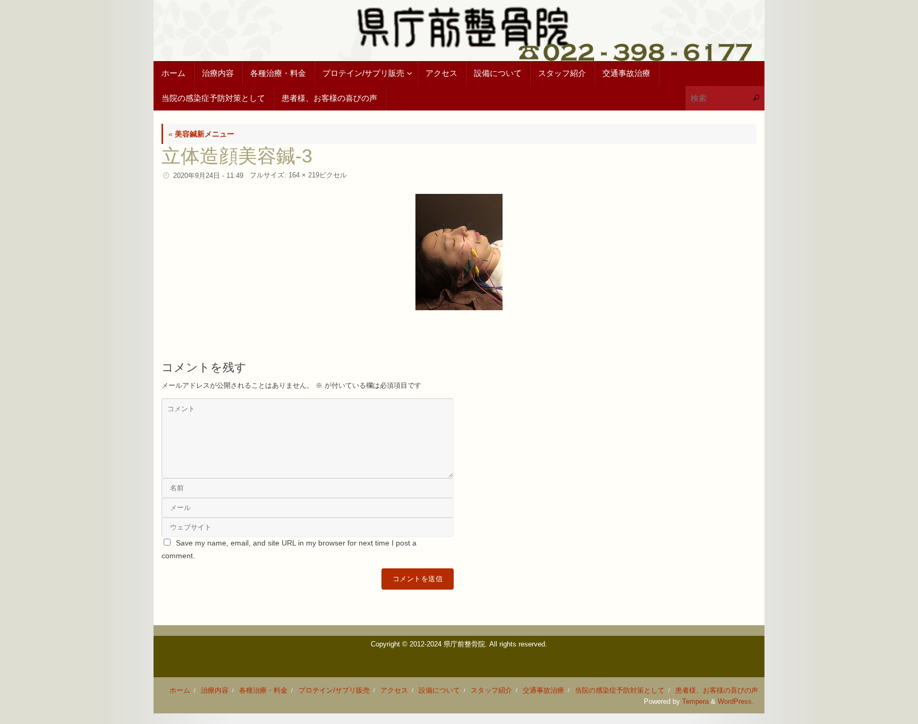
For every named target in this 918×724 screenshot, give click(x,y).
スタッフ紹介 (491, 690)
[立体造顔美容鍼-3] (459, 252)
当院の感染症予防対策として (620, 690)
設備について (439, 690)
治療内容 (214, 690)
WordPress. (736, 701)
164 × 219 (303, 175)
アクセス (394, 690)
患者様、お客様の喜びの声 (716, 690)
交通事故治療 (543, 690)
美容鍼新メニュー (201, 134)
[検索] (755, 98)
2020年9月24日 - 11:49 (208, 176)
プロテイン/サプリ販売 (334, 690)
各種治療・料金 (263, 690)
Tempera (695, 701)
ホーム (179, 690)
